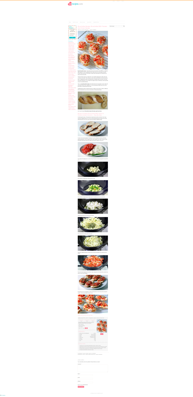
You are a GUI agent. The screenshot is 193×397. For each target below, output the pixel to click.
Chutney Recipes (71, 48)
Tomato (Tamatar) (99, 354)
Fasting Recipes (71, 65)
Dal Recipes (70, 54)
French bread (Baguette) (90, 354)
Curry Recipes (71, 51)
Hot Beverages (71, 68)
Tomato (81, 334)
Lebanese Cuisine (71, 80)
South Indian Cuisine (72, 106)
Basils (84, 354)
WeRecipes (77, 6)
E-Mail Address (72, 33)
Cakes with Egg (71, 45)
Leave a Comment (93, 29)
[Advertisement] (107, 12)
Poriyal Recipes (71, 91)
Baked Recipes (71, 42)
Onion (81, 335)
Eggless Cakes (71, 61)
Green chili (81, 337)
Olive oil (81, 338)
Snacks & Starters (92, 353)
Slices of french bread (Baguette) (84, 333)
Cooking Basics (71, 49)
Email (79, 377)
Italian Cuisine (85, 353)
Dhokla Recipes (71, 55)
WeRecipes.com (100, 393)
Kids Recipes (70, 78)
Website (79, 381)
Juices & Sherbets (71, 75)
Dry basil (81, 339)
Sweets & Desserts (72, 109)
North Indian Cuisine (72, 87)
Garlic (81, 336)
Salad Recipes (71, 99)
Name (79, 373)
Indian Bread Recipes (72, 71)
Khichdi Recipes (71, 77)
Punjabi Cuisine (71, 95)
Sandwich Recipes (71, 101)
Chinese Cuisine (71, 46)
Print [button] (102, 334)
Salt (80, 340)
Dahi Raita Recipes (71, 52)
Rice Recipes (70, 98)
